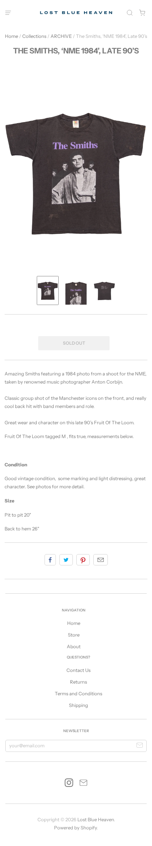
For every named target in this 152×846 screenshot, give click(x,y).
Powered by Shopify (75, 827)
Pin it (83, 559)
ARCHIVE (61, 36)
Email (100, 559)
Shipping (78, 705)
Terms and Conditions (78, 693)
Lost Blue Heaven (95, 819)
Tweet (66, 559)
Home (11, 36)
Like (50, 559)
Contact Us (78, 670)
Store (74, 635)
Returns (78, 682)
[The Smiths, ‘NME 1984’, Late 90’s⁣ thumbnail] (47, 290)
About (74, 646)
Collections (34, 36)
